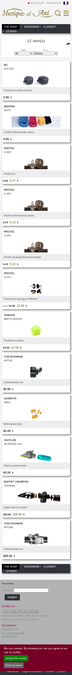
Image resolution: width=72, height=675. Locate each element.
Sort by (45, 50)
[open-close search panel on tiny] (58, 13)
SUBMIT (12, 597)
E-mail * (8, 590)
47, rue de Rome (12, 633)
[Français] (65, 2)
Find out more (14, 665)
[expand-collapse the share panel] (68, 44)
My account (37, 2)
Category (23, 50)
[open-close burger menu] (66, 13)
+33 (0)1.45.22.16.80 (20, 611)
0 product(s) (54, 2)
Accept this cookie (16, 658)
